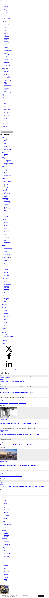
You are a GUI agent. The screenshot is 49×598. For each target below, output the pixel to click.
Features (5, 107)
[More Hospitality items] (6, 178)
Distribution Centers (7, 169)
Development (4, 68)
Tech (3, 94)
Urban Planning (7, 299)
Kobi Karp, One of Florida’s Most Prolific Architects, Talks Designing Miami (19, 423)
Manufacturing (6, 172)
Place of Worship (7, 208)
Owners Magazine (5, 334)
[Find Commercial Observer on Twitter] (9, 351)
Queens (5, 27)
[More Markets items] (5, 21)
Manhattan (6, 25)
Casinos (5, 179)
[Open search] (1, 130)
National (5, 30)
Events (3, 97)
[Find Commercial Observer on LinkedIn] (9, 367)
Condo (5, 143)
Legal (5, 104)
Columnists (6, 110)
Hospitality (6, 12)
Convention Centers (7, 181)
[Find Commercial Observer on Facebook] (9, 359)
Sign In (1, 120)
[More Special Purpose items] (8, 198)
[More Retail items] (4, 157)
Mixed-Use (6, 19)
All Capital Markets (7, 92)
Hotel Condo (6, 145)
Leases (3, 35)
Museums (5, 207)
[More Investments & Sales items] (10, 257)
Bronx (5, 28)
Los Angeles (6, 22)
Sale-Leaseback (6, 62)
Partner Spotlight (7, 113)
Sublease (5, 39)
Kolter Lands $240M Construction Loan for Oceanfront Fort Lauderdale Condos (20, 465)
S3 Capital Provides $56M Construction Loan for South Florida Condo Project (19, 434)
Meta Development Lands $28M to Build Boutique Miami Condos (16, 392)
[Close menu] (1, 133)
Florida (1, 379)
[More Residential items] (6, 139)
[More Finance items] (5, 45)
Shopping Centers (7, 158)
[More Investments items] (6, 57)
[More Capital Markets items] (8, 79)
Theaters (5, 210)
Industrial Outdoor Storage (9, 170)
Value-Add (6, 63)
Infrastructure (4, 211)
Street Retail (6, 164)
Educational (6, 204)
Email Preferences (5, 124)
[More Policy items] (4, 295)
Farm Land (6, 187)
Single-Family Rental (8, 148)
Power (3, 98)
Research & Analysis (7, 109)
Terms (13, 369)
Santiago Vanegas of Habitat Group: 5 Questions (12, 381)
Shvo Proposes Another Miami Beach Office (11, 476)
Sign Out (12, 120)
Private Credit (6, 86)
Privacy (16, 369)
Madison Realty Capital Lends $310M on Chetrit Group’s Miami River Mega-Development (22, 486)
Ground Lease (6, 38)
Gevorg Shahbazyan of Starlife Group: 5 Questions (13, 403)
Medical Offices (7, 193)
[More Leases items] (5, 35)
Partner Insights (7, 112)
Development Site (7, 532)
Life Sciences (6, 16)
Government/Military (8, 205)
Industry (3, 137)
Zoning (5, 301)
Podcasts (5, 118)
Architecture (6, 69)
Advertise (3, 324)
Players (5, 103)
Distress (5, 51)
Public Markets (6, 89)
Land (5, 13)
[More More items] (4, 100)
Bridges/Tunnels (7, 214)
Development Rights (7, 202)
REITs (5, 91)
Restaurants (6, 184)
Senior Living (6, 151)
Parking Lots (6, 189)
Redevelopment (7, 74)
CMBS (5, 48)
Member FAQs (4, 126)
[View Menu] (1, 0)
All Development (7, 77)
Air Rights (6, 199)
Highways (6, 216)
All (4, 243)
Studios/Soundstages (7, 175)
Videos (5, 116)
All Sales (5, 66)
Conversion (6, 72)
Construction (6, 71)
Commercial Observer (15, 583)
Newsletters (4, 328)
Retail (5, 9)
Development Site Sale (8, 59)
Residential (6, 6)
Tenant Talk (6, 41)
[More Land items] (4, 186)
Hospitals (5, 192)
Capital (3, 547)
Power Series (4, 307)
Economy (5, 83)
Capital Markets (5, 79)
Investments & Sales (5, 257)
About (3, 573)
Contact (3, 325)
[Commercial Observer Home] (4, 2)
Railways (5, 217)
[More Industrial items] (6, 166)
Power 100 (4, 332)
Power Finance (4, 331)
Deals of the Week (7, 42)
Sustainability (6, 76)
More (3, 100)
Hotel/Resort (6, 182)
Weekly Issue (4, 95)
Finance (3, 45)
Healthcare (6, 15)
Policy (5, 106)
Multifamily (6, 140)
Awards (5, 101)
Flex (4, 155)
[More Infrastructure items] (7, 211)
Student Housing (7, 146)
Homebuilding (6, 141)
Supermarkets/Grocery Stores (9, 161)
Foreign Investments (7, 85)
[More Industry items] (5, 4)
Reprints (3, 327)
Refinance (5, 53)
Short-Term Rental (7, 149)
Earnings (5, 82)
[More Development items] (7, 68)
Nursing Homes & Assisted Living (10, 195)
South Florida (6, 33)
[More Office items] (4, 152)
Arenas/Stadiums (7, 201)
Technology (4, 293)
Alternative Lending (7, 80)
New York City (6, 24)
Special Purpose (7, 18)
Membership (6, 574)
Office (5, 7)
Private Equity (6, 88)
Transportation (6, 115)
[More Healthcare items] (6, 190)
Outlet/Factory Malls (7, 160)
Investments (4, 57)
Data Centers (6, 167)
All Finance (6, 56)
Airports (5, 213)
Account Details (5, 123)
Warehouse (6, 176)
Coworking (6, 154)
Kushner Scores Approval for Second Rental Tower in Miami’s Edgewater (18, 445)
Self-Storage (6, 173)
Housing (5, 296)
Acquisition (6, 47)
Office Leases (6, 36)
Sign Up (4, 120)
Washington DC (7, 32)
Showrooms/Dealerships (8, 163)
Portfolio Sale (6, 60)
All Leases (6, 44)
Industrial (5, 10)
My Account (8, 120)
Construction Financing (8, 50)
